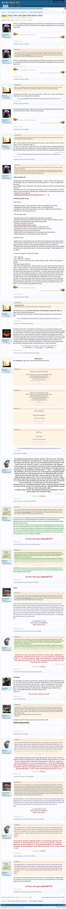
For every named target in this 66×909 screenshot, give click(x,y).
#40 (64, 889)
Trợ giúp (49, 905)
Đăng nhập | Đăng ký (58, 1)
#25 (64, 156)
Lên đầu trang (60, 905)
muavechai (19, 352)
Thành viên (12, 5)
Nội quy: (19, 98)
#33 (64, 628)
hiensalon (27, 17)
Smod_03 (25, 544)
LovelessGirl (5, 34)
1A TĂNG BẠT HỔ (26, 352)
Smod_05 (20, 323)
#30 (64, 498)
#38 (64, 816)
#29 (64, 450)
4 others (34, 352)
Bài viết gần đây (14, 8)
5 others (30, 501)
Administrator (28, 159)
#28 (64, 350)
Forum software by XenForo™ (13, 907)
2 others (33, 582)
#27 (64, 320)
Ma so (28, 631)
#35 (64, 696)
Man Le (15, 352)
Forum (5, 6)
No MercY (16, 501)
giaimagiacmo (17, 43)
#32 (64, 579)
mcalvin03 (25, 501)
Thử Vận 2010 (5, 598)
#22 (64, 76)
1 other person (35, 631)
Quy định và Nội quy (61, 907)
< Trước (12, 20)
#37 (64, 773)
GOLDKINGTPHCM (18, 544)
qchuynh (23, 43)
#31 (64, 541)
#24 (64, 126)
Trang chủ (54, 905)
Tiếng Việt (3, 905)
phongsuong (26, 582)
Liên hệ (44, 905)
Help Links (19, 5)
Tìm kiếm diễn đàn (6, 8)
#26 (64, 294)
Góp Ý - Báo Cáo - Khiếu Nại (14, 17)
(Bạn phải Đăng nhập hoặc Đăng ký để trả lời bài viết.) (53, 897)
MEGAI (15, 733)
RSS (64, 905)
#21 (64, 41)
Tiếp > (30, 20)
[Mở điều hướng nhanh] (63, 12)
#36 (64, 731)
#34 (64, 669)
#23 (64, 100)
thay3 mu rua (16, 698)
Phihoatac (4, 517)
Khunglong (5, 688)
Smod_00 (4, 95)
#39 (64, 853)
